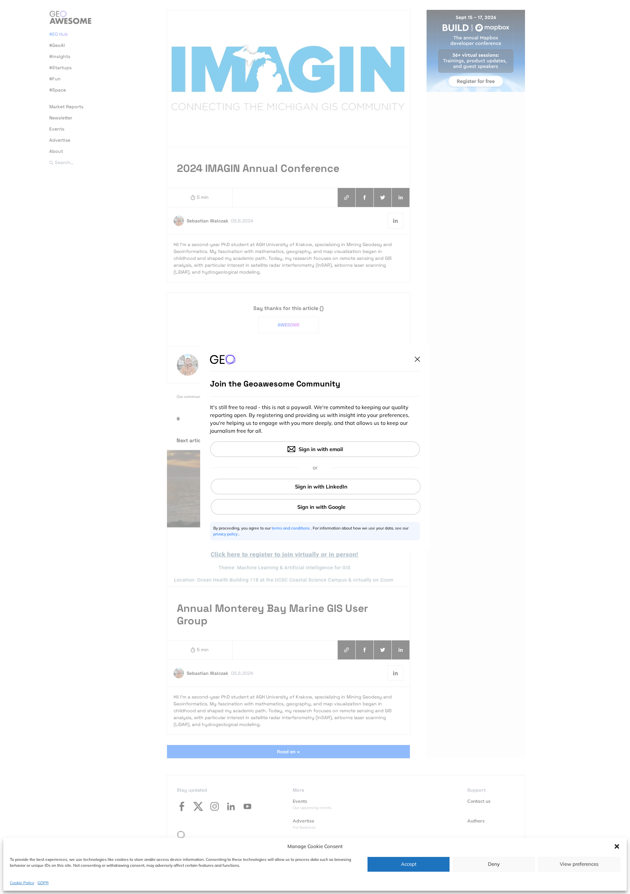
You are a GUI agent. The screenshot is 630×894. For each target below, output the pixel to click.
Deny (494, 864)
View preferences (579, 864)
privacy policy (226, 533)
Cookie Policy (22, 882)
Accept (408, 864)
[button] (617, 846)
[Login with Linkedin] (316, 486)
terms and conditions (291, 528)
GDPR (43, 882)
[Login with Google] (316, 507)
